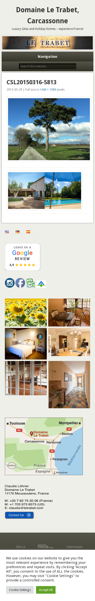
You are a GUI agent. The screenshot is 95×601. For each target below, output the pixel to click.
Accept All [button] (46, 590)
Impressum (74, 547)
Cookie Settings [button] (20, 590)
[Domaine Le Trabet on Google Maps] (44, 474)
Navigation (47, 56)
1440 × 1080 (47, 89)
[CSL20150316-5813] (47, 129)
